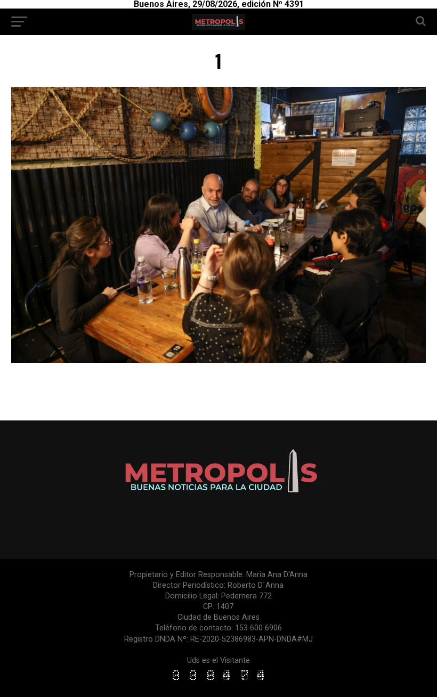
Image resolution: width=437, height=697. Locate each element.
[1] (218, 360)
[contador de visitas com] (218, 680)
